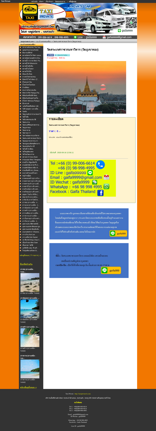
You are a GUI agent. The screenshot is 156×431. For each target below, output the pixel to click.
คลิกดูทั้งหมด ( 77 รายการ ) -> (30, 255)
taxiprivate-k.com (27, 41)
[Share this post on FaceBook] (50, 56)
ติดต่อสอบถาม (60, 1)
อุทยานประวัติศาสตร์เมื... (31, 224)
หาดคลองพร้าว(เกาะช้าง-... (31, 178)
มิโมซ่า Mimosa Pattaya (30, 101)
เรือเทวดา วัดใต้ (27, 245)
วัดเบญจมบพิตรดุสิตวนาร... (31, 144)
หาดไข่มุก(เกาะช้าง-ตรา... (31, 192)
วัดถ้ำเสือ (25, 117)
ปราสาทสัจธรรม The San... (32, 47)
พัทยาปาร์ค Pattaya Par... (31, 93)
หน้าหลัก (34, 1)
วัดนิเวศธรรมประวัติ (29, 119)
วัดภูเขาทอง (26, 127)
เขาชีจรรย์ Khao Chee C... (31, 240)
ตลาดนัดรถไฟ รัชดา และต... (32, 55)
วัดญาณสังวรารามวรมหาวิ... (32, 114)
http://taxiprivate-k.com (83, 394)
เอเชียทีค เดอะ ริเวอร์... (30, 248)
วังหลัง (24, 111)
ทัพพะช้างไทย (27, 74)
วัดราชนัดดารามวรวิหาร (30, 135)
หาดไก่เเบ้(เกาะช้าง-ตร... (30, 189)
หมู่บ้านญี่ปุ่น (26, 176)
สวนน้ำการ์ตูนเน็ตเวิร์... (30, 162)
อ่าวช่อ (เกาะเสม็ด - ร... (30, 202)
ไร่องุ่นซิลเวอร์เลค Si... (30, 250)
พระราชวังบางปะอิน (29, 90)
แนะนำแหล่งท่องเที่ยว (43, 41)
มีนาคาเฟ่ (25, 103)
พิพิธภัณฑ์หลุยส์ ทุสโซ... (30, 98)
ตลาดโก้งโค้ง (26, 71)
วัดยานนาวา (26, 133)
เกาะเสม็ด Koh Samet (30, 237)
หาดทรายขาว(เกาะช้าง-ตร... (32, 181)
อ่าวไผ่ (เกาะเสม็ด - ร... (30, 221)
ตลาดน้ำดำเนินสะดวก (29, 63)
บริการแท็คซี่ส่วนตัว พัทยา (54, 398)
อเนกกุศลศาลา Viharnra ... (31, 232)
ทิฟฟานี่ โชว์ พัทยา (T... (30, 79)
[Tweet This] (62, 56)
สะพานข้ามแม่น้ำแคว (29, 173)
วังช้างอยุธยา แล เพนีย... (30, 109)
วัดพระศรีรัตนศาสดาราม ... (31, 125)
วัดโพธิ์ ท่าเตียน (27, 149)
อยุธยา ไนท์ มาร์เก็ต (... (30, 194)
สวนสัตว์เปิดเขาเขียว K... (30, 168)
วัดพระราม (26, 122)
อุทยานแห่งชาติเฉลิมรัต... (31, 229)
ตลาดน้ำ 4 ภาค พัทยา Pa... (31, 61)
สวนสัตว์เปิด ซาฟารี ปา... (31, 165)
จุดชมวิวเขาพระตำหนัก (30, 50)
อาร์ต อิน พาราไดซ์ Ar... (30, 200)
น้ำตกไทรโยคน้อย (28, 85)
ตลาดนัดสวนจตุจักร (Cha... (31, 58)
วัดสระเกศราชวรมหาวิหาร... (32, 138)
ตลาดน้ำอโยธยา (28, 69)
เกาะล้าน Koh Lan (28, 234)
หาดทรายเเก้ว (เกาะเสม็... (31, 184)
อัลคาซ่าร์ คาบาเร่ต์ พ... (30, 197)
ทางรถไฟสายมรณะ (29, 77)
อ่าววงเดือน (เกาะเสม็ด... (30, 213)
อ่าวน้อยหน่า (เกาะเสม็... (30, 208)
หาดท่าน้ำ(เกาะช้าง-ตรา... (31, 186)
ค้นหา (41, 1)
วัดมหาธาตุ (26, 130)
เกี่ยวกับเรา (50, 1)
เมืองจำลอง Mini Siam (30, 242)
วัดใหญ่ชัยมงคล (27, 152)
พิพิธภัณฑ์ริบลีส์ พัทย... (30, 95)
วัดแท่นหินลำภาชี (28, 146)
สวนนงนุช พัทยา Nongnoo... (32, 160)
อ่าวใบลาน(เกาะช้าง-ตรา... (31, 218)
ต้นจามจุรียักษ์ (27, 53)
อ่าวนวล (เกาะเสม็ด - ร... (30, 205)
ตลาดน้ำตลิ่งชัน (27, 66)
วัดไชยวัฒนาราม (28, 154)
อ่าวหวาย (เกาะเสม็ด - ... (30, 216)
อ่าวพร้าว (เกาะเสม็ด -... (30, 210)
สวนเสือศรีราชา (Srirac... (31, 170)
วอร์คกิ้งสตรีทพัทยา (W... (31, 106)
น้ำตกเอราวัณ (27, 82)
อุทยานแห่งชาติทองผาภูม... (31, 226)
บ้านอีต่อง (25, 87)
